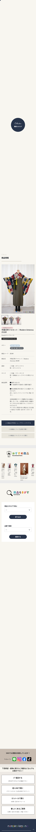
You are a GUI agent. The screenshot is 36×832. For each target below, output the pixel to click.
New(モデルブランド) (8, 335)
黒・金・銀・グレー (16, 348)
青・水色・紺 (15, 345)
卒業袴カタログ (7, 327)
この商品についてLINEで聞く (18, 429)
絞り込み (18, 517)
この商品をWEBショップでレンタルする (18, 423)
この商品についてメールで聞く (18, 435)
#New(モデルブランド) (9, 338)
